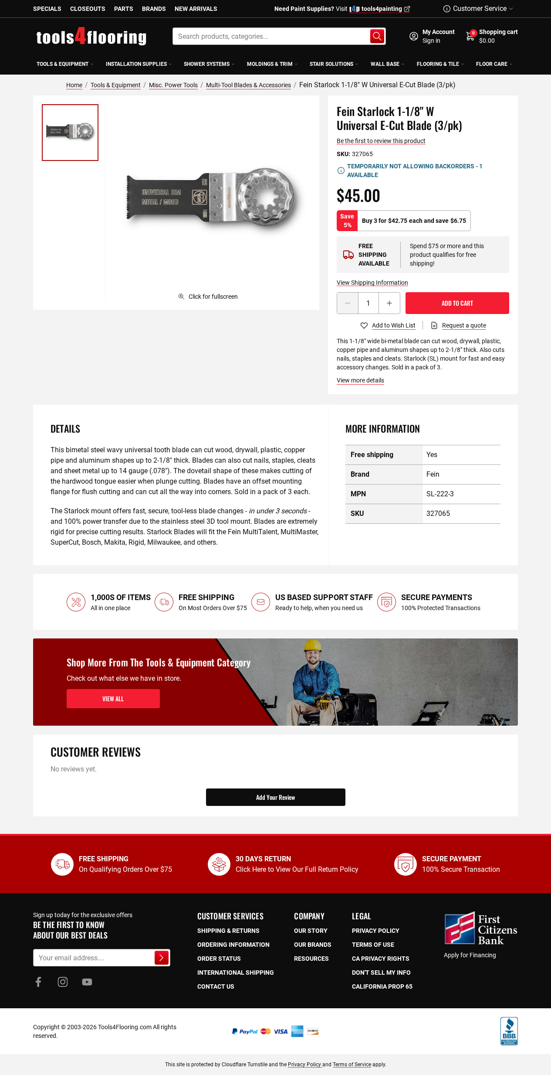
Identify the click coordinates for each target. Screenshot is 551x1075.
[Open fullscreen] (212, 202)
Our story (311, 930)
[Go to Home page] (91, 36)
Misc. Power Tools (173, 85)
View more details (360, 380)
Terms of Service (352, 1064)
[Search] (377, 36)
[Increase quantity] (389, 303)
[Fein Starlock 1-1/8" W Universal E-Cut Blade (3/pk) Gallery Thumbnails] (70, 132)
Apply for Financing (470, 955)
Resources (311, 958)
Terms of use (373, 944)
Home (74, 85)
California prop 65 (382, 986)
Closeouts (87, 8)
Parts (123, 8)
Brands (154, 8)
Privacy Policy (305, 1064)
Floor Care (491, 64)
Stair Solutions (331, 64)
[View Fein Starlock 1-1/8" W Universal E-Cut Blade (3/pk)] (70, 132)
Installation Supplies (136, 64)
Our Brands (312, 944)
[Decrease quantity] (347, 303)
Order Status (219, 958)
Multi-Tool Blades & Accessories (248, 85)
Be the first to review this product (381, 140)
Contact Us (215, 986)
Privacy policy (375, 930)
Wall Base (385, 64)
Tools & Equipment (62, 64)
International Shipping (235, 972)
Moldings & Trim (270, 64)
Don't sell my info (381, 972)
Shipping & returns (228, 930)
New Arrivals (196, 8)
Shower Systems (207, 64)
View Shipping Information (372, 282)
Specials (47, 8)
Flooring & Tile (438, 64)
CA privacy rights (380, 958)
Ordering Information (233, 944)
